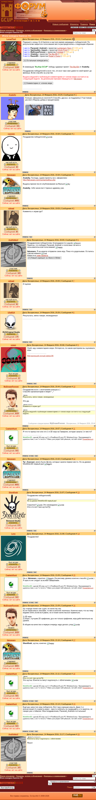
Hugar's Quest (54, 56)
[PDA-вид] (36, 21)
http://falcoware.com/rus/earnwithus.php (39, 180)
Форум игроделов (7, 30)
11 (74, 429)
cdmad (11, 208)
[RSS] (39, 21)
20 (79, 734)
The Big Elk (53, 54)
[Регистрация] (22, 21)
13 (79, 493)
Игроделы (74, 24)
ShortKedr (13, 493)
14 (79, 534)
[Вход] (29, 21)
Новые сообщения (60, 24)
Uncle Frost (62, 50)
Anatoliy (12, 95)
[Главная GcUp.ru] (7, 21)
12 (74, 459)
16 (74, 606)
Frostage (59, 52)
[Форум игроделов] (15, 21)
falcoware (78, 79)
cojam (13, 345)
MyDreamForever (11, 387)
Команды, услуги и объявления (29, 30)
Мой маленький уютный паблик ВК (40, 356)
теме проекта (42, 255)
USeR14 (11, 313)
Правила (84, 24)
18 (74, 674)
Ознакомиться (87, 439)
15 (74, 575)
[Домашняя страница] (30, 342)
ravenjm (11, 134)
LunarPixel (11, 39)
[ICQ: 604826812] (35, 531)
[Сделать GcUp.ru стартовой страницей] (31, 21)
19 (74, 704)
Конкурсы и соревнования (55, 30)
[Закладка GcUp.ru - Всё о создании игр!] (33, 21)
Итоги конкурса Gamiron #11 (11, 32)
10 (74, 387)
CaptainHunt (11, 429)
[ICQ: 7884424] (30, 237)
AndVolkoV (13, 240)
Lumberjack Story (64, 48)
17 (74, 640)
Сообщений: (11, 67)
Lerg (13, 534)
